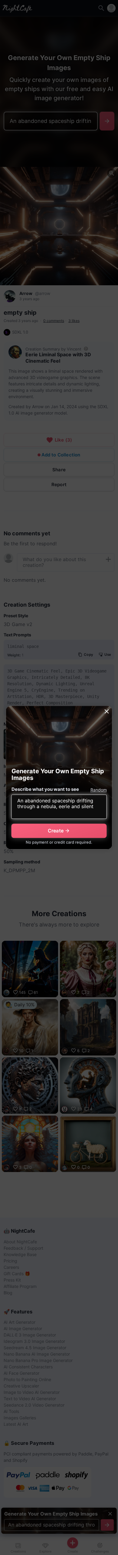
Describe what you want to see (45, 789)
